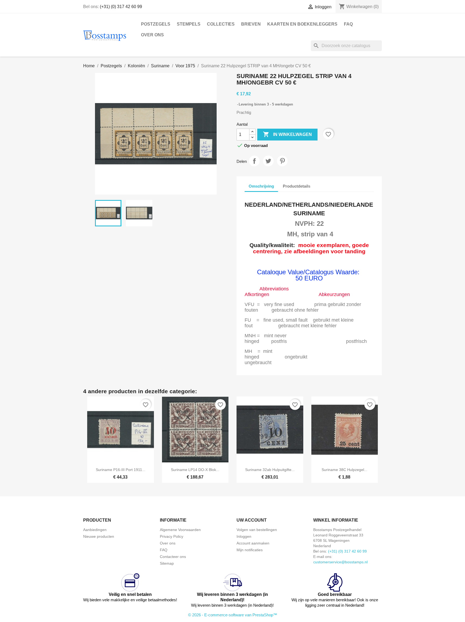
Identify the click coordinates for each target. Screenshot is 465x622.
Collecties (221, 24)
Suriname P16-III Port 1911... (120, 470)
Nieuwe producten (98, 536)
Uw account (252, 520)
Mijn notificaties (250, 550)
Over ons (152, 35)
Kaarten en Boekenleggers (302, 24)
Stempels (188, 24)
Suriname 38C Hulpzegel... (344, 470)
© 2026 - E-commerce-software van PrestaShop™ (232, 615)
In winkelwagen (287, 134)
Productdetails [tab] (296, 186)
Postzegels (155, 24)
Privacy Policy (171, 536)
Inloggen (244, 536)
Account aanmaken (253, 543)
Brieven (251, 24)
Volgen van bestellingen (257, 530)
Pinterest (282, 161)
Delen (254, 161)
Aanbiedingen (95, 530)
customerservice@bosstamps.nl (340, 562)
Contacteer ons (173, 556)
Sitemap (167, 563)
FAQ (348, 24)
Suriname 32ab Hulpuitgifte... (270, 470)
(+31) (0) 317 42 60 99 (121, 6)
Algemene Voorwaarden (180, 530)
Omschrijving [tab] (261, 186)
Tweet (268, 161)
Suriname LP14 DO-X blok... (195, 470)
